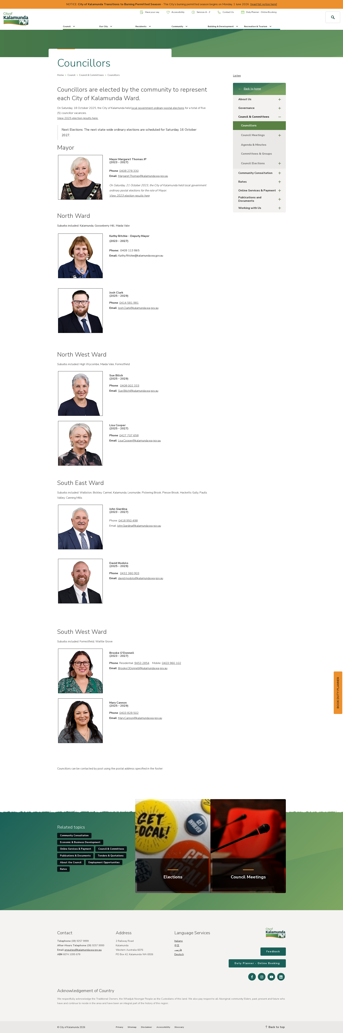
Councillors (249, 125)
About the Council (70, 862)
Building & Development (221, 26)
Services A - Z (203, 12)
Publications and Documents (249, 199)
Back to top (276, 1027)
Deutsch (179, 954)
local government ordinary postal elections (157, 108)
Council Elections (253, 163)
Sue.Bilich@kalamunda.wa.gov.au (138, 391)
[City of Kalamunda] (28, 19)
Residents (140, 26)
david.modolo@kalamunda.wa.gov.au (140, 578)
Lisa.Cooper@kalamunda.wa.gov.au (139, 441)
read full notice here (263, 4)
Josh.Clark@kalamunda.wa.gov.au (138, 308)
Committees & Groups (256, 154)
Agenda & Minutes (253, 145)
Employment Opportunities (104, 862)
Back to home (252, 89)
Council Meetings (253, 135)
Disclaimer (146, 1027)
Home (60, 75)
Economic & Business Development (80, 842)
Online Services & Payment (257, 190)
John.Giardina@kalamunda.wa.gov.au (139, 526)
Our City (103, 26)
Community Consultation (255, 173)
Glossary (179, 1027)
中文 (176, 945)
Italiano (178, 941)
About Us (244, 99)
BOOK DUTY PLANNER (338, 692)
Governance (246, 108)
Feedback (273, 951)
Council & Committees (91, 75)
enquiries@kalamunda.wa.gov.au (83, 950)
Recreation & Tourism (255, 26)
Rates (242, 182)
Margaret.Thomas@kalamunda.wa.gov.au (143, 176)
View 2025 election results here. (77, 118)
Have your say (152, 12)
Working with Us (249, 208)
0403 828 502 (129, 713)
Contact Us (228, 12)
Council (67, 26)
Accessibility (178, 12)
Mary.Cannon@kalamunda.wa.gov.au (140, 718)
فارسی (178, 950)
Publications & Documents (75, 855)
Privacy (119, 1027)
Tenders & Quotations (110, 855)
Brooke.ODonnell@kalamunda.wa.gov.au (142, 668)
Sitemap (132, 1027)
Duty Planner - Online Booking (261, 12)
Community (177, 26)
